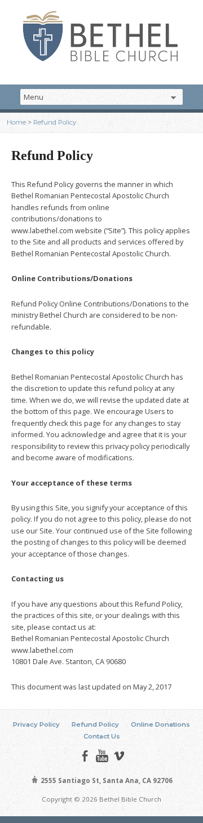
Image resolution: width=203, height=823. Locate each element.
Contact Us (101, 736)
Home (16, 122)
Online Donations (160, 724)
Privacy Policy (36, 724)
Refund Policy (54, 122)
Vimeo (118, 755)
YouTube (101, 755)
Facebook (84, 755)
